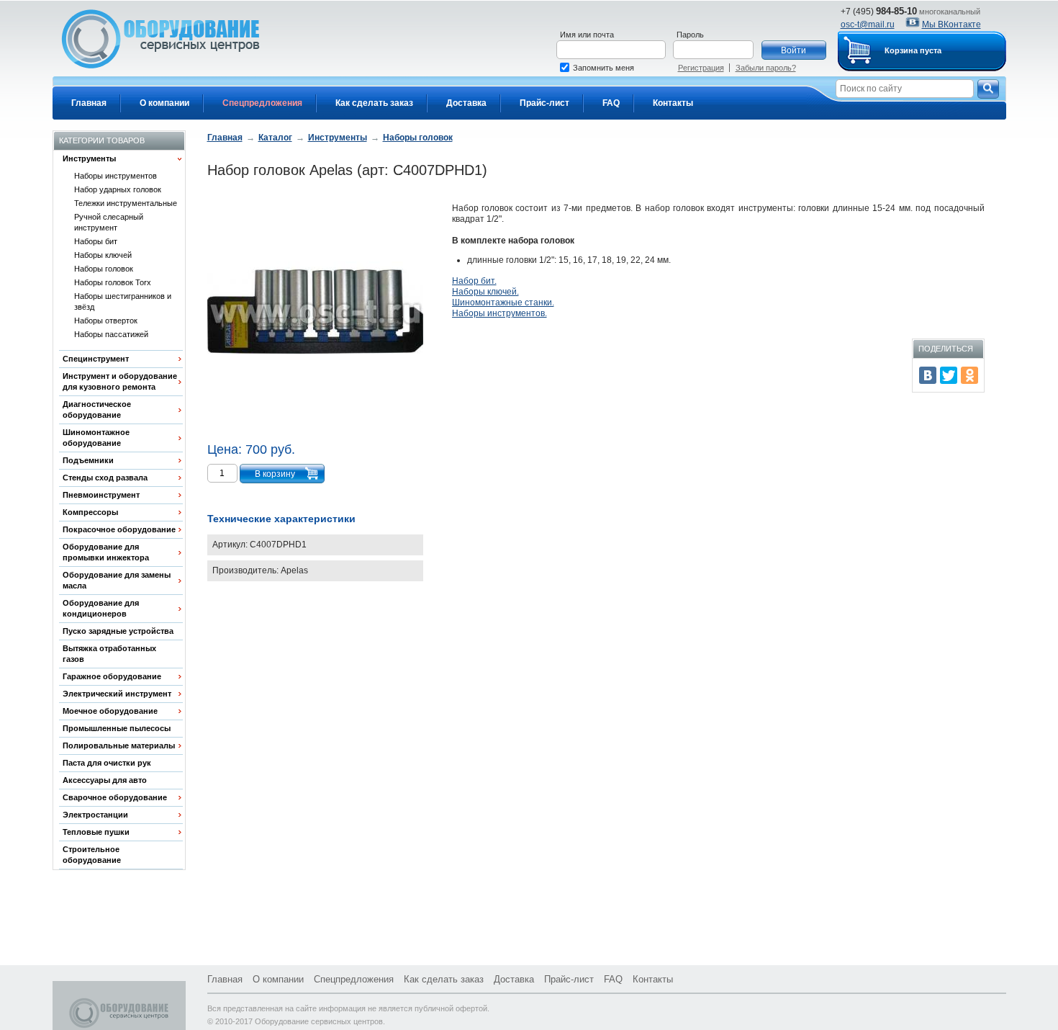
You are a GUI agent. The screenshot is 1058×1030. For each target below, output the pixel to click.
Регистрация (701, 67)
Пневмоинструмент (101, 495)
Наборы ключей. (485, 292)
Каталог (275, 138)
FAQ (611, 103)
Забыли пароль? (766, 67)
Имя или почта (587, 34)
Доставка (466, 103)
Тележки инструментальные (125, 203)
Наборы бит (95, 241)
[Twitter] (948, 375)
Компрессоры (90, 512)
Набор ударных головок (117, 189)
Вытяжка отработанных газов (109, 653)
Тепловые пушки (96, 832)
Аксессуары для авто (105, 780)
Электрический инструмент (117, 693)
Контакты (673, 103)
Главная (89, 103)
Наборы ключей (103, 255)
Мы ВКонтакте (951, 24)
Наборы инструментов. (499, 313)
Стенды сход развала (105, 477)
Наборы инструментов (115, 175)
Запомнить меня (603, 67)
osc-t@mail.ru (868, 24)
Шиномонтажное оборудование (96, 437)
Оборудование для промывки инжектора (106, 552)
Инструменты (89, 158)
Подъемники (88, 460)
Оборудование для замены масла (117, 580)
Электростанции (95, 814)
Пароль (690, 34)
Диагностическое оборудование (97, 409)
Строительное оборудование (92, 854)
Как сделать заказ (374, 103)
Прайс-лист (544, 103)
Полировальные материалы (119, 745)
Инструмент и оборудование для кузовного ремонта (120, 381)
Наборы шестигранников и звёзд (122, 301)
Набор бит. (474, 281)
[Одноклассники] (969, 375)
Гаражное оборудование (112, 676)
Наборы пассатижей (111, 334)
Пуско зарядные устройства (118, 631)
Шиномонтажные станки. (503, 302)
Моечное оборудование (110, 711)
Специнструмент (96, 358)
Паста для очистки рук (107, 762)
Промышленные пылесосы (117, 728)
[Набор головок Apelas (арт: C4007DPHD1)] (315, 313)
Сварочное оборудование (115, 797)
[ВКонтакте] (927, 375)
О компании (164, 103)
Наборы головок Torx (112, 282)
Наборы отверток (105, 320)
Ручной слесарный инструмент (108, 222)
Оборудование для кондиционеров (101, 608)
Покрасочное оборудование (119, 529)
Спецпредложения (262, 103)
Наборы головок (103, 268)
